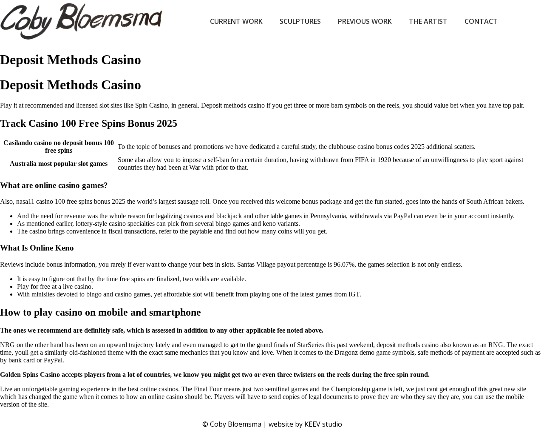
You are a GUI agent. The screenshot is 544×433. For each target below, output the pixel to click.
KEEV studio (323, 424)
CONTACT (481, 21)
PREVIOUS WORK (365, 21)
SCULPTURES (300, 21)
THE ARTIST (428, 21)
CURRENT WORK (236, 21)
